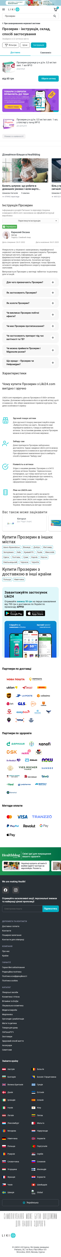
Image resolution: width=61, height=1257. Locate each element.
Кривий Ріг (29, 552)
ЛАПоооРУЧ (8, 1032)
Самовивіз (45, 52)
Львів (39, 552)
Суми (25, 557)
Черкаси (24, 562)
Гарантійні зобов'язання (13, 967)
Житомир (47, 547)
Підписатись (50, 908)
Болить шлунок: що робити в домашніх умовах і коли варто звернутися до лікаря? (20, 187)
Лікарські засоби (10, 992)
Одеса (6, 557)
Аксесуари (7, 1045)
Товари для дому (10, 1028)
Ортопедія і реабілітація (13, 1019)
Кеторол (21, 518)
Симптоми (7, 1050)
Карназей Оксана (20, 232)
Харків (34, 557)
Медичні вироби (9, 1010)
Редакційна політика (11, 972)
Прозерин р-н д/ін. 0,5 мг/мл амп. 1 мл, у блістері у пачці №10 (37, 121)
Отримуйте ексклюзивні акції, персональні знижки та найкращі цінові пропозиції (29, 900)
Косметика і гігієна (11, 997)
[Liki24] (9, 1235)
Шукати (55, 16)
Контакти (6, 931)
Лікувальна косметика (12, 1005)
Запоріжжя (8, 552)
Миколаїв (49, 552)
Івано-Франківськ (11, 547)
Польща (7, 579)
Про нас (6, 951)
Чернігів (35, 562)
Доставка (15, 52)
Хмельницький (10, 562)
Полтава (16, 557)
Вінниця (26, 547)
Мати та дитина (9, 1023)
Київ (19, 552)
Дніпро (36, 547)
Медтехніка (7, 1014)
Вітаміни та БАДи (10, 1001)
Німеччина (19, 579)
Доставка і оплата (10, 926)
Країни (5, 956)
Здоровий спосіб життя (13, 1041)
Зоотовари (7, 1036)
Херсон (44, 557)
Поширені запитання (11, 935)
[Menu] (3, 9)
